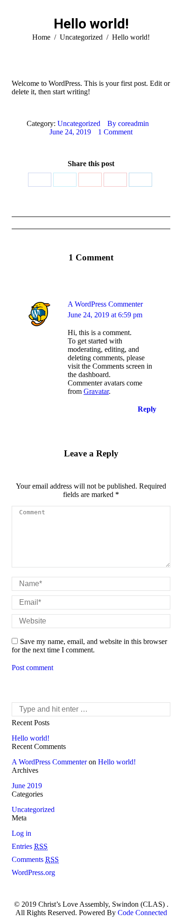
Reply (146, 409)
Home (41, 37)
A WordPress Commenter (105, 304)
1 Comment (115, 132)
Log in (21, 833)
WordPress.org (33, 872)
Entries (30, 846)
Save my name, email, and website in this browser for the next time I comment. (89, 645)
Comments (35, 859)
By (128, 123)
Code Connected (141, 913)
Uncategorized (81, 37)
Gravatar (96, 391)
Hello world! (30, 738)
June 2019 (27, 786)
